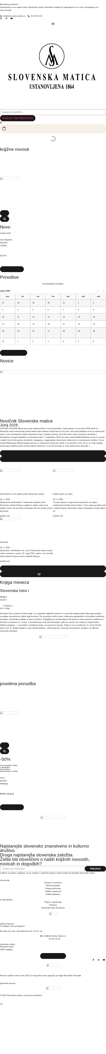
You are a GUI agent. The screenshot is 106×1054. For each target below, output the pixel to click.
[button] (4, 213)
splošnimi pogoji (48, 873)
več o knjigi (5, 608)
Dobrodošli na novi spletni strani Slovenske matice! (22, 494)
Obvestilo (4, 542)
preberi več (5, 516)
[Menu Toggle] (53, 23)
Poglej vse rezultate (17, 118)
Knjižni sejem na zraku (63, 494)
